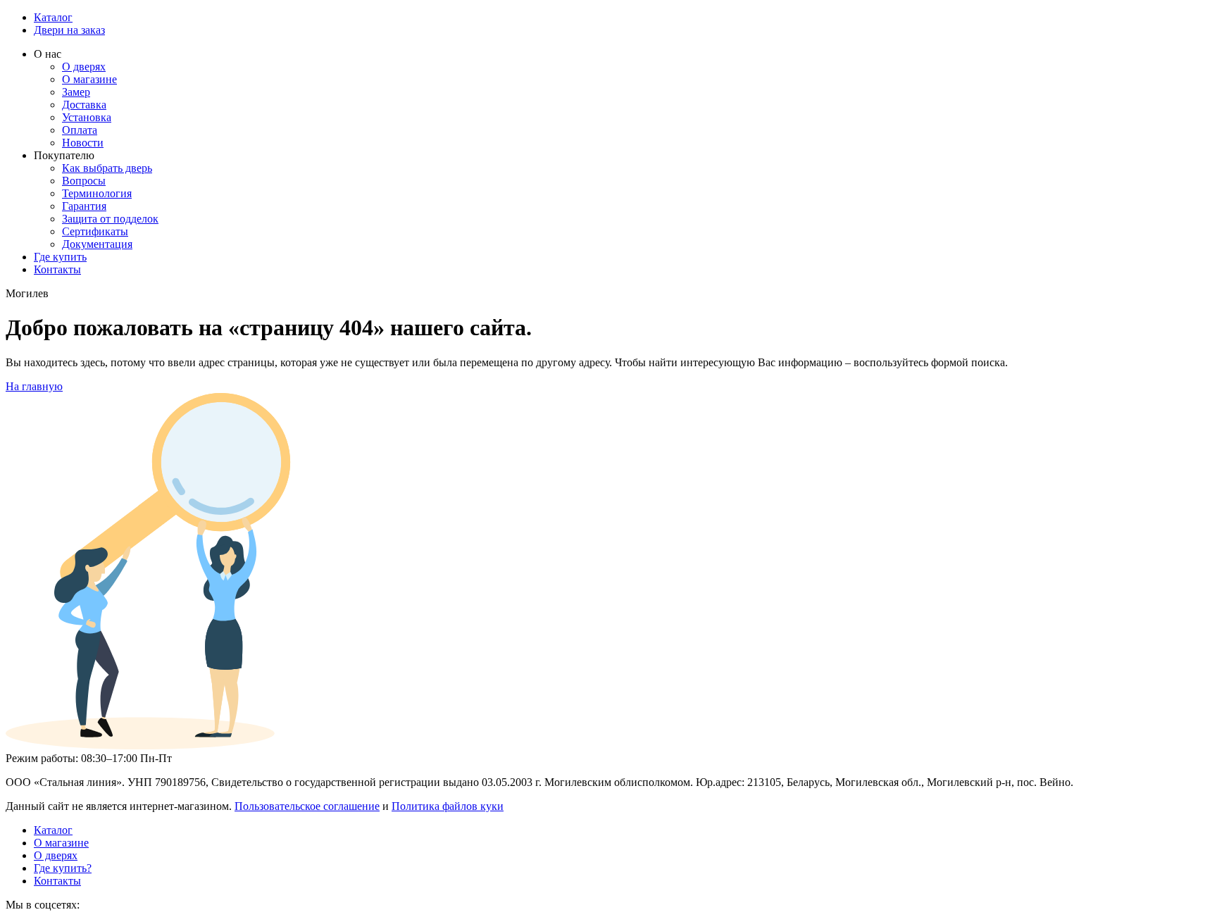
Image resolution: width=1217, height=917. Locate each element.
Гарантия (84, 206)
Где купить (60, 257)
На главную (34, 386)
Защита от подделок (110, 219)
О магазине (89, 79)
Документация (97, 244)
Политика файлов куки (448, 806)
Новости (83, 143)
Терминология (97, 193)
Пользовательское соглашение (307, 806)
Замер (76, 92)
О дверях (84, 67)
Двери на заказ (69, 30)
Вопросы (84, 181)
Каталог (53, 17)
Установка (86, 117)
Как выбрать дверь (107, 168)
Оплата (79, 130)
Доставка (84, 105)
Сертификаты (95, 231)
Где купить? (63, 868)
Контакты (57, 269)
